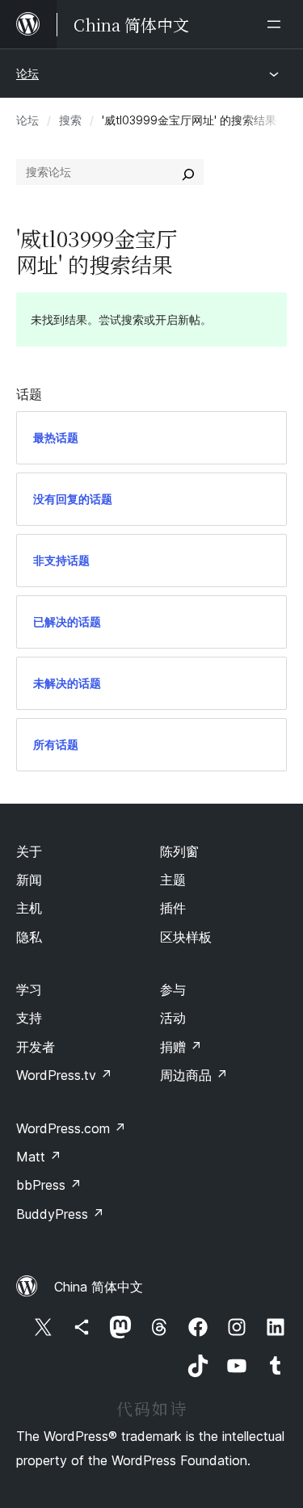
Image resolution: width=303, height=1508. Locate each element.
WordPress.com (71, 1128)
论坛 (27, 73)
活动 (173, 1018)
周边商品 (194, 1075)
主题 (173, 880)
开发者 (35, 1047)
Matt (38, 1157)
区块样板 (186, 937)
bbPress (49, 1185)
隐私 (29, 937)
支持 (29, 1018)
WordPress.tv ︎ (64, 1075)
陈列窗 (179, 851)
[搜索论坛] (188, 172)
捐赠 (181, 1047)
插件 (173, 908)
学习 (29, 989)
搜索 (70, 120)
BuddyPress (60, 1214)
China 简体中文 (98, 1287)
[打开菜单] (277, 24)
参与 (173, 989)
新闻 (29, 880)
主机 (29, 908)
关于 (29, 851)
